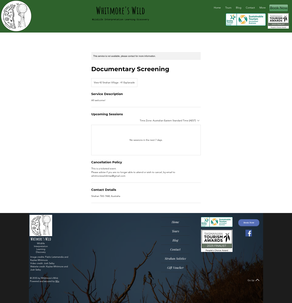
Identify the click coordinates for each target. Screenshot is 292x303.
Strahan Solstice (175, 258)
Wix (57, 281)
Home (175, 222)
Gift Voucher (175, 267)
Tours (175, 231)
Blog (175, 240)
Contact (175, 249)
